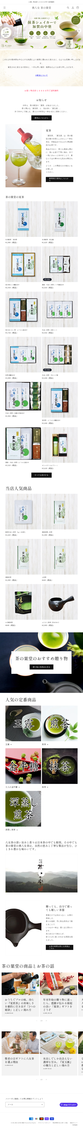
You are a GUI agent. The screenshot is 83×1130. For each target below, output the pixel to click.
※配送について (41, 75)
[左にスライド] (36, 1020)
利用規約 (75, 1125)
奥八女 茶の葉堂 (19, 1123)
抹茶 (44, 787)
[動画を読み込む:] (41, 873)
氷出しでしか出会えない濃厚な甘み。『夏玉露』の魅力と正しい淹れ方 (57, 1062)
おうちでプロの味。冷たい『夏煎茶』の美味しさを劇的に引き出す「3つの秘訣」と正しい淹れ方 (20, 1004)
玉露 (7, 744)
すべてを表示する (41, 475)
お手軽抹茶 (9, 622)
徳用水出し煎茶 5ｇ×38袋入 (15, 532)
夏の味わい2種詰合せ (12, 285)
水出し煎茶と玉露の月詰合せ (15, 413)
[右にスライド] (46, 1020)
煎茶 (44, 744)
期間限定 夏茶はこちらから (59, 179)
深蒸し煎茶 (10, 829)
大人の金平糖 (11, 787)
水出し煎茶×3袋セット (49, 330)
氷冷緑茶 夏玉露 (48, 240)
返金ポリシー (74, 1123)
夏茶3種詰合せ (10, 375)
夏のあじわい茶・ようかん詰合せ (16, 330)
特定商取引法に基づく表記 (60, 1123)
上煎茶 (44, 577)
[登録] (41, 1104)
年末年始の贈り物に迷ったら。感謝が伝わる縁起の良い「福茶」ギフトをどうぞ (57, 1004)
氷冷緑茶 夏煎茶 (11, 240)
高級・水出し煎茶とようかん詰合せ (17, 462)
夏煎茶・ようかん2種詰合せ (51, 420)
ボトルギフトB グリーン (50, 465)
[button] (4, 7)
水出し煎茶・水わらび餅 (50, 375)
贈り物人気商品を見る (41, 667)
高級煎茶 (8, 577)
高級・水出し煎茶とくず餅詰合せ (53, 285)
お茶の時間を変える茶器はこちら (59, 947)
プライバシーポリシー (44, 1123)
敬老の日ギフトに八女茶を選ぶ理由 (19, 1060)
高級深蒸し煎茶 (47, 532)
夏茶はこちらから (41, 118)
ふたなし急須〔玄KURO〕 (51, 622)
